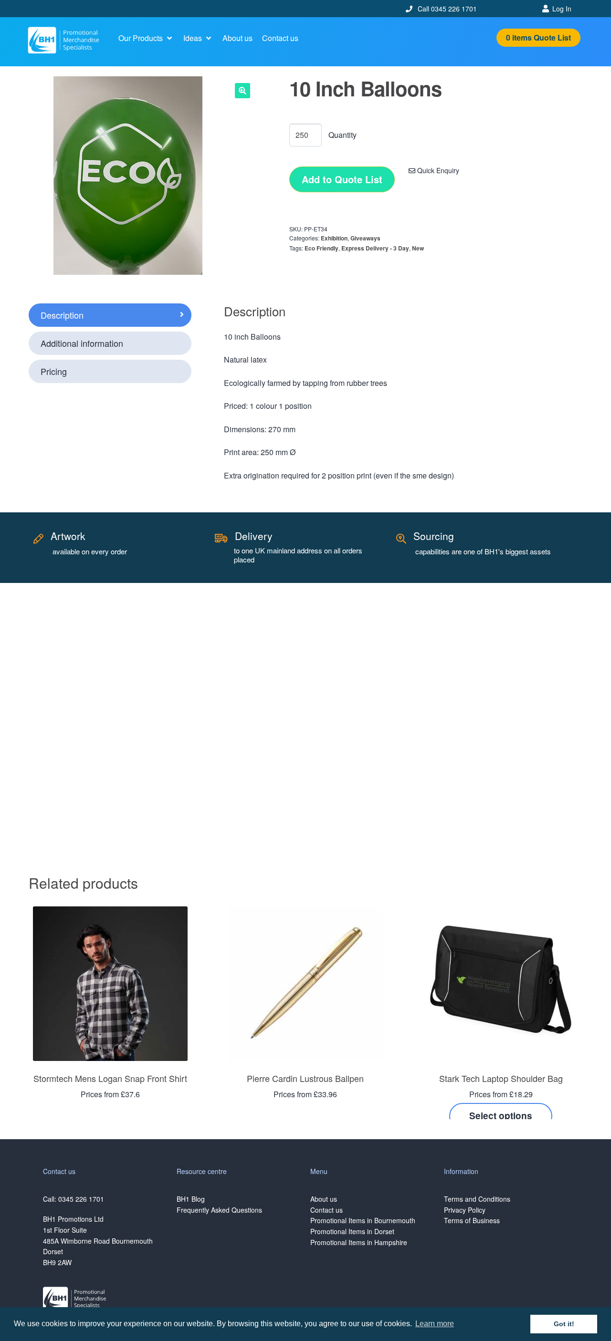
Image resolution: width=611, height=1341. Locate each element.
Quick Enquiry (437, 170)
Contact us (326, 1210)
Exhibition (334, 238)
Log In (561, 8)
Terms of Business (472, 1220)
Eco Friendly (321, 248)
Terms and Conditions (477, 1199)
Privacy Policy (464, 1210)
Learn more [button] (434, 1324)
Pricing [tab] (54, 371)
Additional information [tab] (82, 343)
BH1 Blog (191, 1199)
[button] (146, 38)
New (418, 248)
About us (323, 1199)
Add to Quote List (342, 179)
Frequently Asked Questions (219, 1210)
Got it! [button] (564, 1324)
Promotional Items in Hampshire (358, 1242)
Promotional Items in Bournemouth (362, 1220)
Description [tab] (62, 315)
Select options (500, 1115)
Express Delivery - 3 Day (375, 248)
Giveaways (365, 238)
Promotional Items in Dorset (352, 1231)
